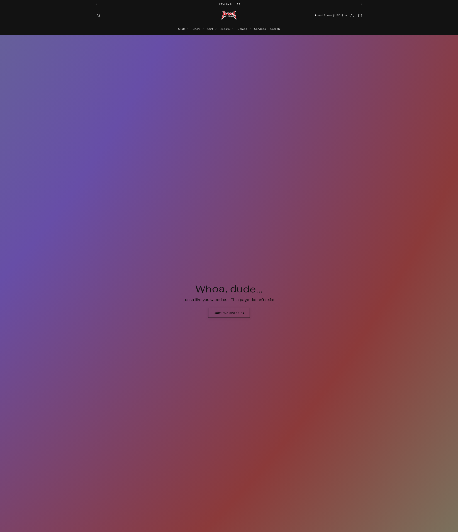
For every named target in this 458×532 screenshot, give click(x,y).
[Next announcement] (362, 4)
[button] (99, 15)
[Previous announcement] (96, 4)
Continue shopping (229, 313)
